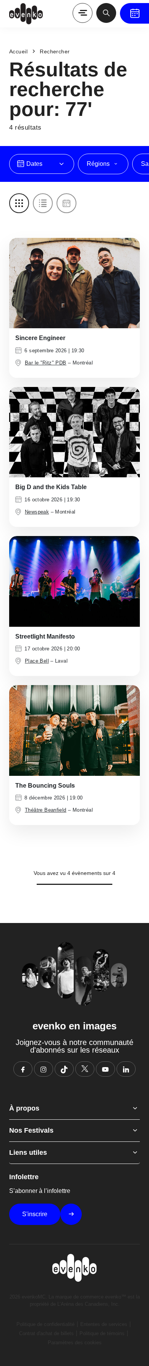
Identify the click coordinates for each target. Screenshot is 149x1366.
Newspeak (37, 512)
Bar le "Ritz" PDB (45, 363)
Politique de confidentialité (45, 1324)
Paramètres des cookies (75, 1342)
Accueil (18, 51)
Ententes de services (103, 1324)
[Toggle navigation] (82, 13)
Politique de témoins (102, 1333)
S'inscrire (34, 1214)
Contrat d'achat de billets (46, 1333)
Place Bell (37, 661)
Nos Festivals (31, 1130)
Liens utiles (28, 1152)
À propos (24, 1108)
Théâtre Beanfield (45, 810)
